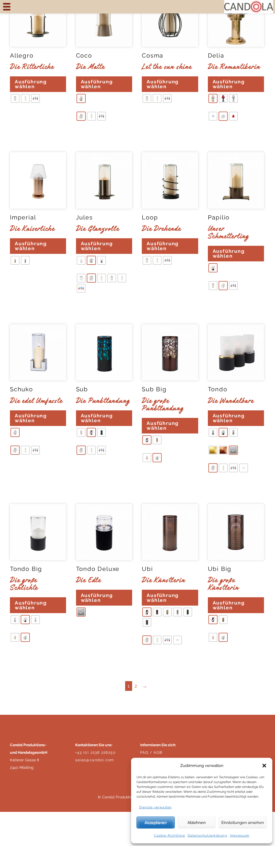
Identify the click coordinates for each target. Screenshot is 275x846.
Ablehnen (196, 822)
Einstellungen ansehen (242, 822)
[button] (264, 765)
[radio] (15, 98)
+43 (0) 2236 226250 (95, 752)
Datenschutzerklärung (207, 835)
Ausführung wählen (31, 84)
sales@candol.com (94, 760)
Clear (17, 115)
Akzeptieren (155, 822)
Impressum (239, 835)
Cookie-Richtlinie (169, 835)
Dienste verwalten (155, 807)
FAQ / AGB (151, 752)
